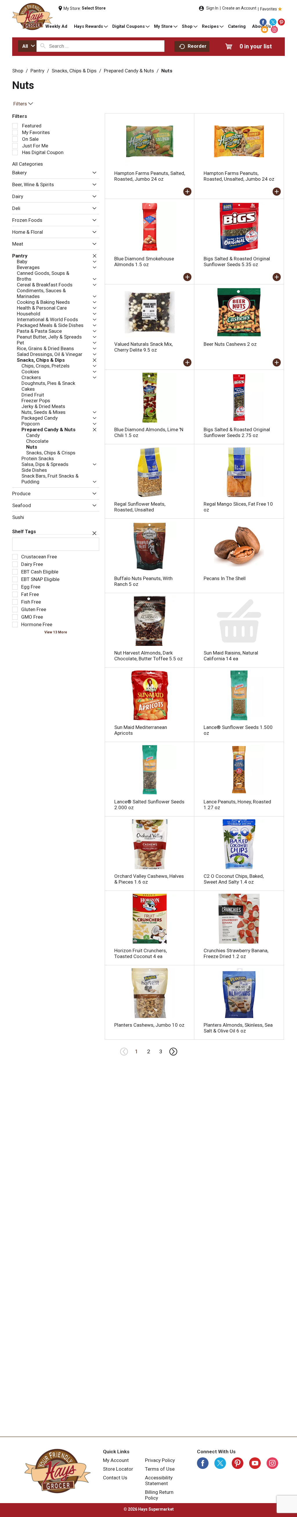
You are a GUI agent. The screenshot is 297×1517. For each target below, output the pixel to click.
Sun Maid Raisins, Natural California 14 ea (231, 655)
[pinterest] (281, 22)
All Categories (27, 164)
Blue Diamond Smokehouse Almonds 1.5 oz (144, 261)
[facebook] (263, 22)
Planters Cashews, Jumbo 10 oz (149, 1025)
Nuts (166, 71)
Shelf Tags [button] (24, 531)
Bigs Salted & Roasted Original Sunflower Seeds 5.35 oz (237, 261)
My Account (116, 1460)
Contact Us (115, 1478)
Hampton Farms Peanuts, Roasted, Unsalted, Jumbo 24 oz (239, 176)
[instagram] (274, 29)
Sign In (212, 8)
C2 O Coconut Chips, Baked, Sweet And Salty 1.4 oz (234, 879)
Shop (17, 71)
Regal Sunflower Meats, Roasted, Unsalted (139, 507)
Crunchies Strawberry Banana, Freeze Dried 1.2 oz (236, 953)
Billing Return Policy (159, 1495)
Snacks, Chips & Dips (74, 71)
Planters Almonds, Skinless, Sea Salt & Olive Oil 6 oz (238, 1028)
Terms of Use (160, 1469)
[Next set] (173, 1052)
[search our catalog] (43, 46)
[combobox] (27, 46)
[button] (93, 173)
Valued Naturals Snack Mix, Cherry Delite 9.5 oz (143, 347)
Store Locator (118, 1469)
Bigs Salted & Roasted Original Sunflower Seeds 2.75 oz (237, 432)
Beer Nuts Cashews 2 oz (230, 344)
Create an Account (239, 8)
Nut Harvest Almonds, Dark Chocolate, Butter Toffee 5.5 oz (148, 655)
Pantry (37, 71)
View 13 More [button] (55, 632)
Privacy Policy (160, 1460)
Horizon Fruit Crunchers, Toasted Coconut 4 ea (140, 953)
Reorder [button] (197, 46)
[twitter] (272, 22)
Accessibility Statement (159, 1480)
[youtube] (264, 29)
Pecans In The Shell (225, 578)
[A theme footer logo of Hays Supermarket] (57, 1471)
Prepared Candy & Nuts (129, 71)
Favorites (268, 9)
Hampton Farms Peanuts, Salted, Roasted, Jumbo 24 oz (149, 176)
